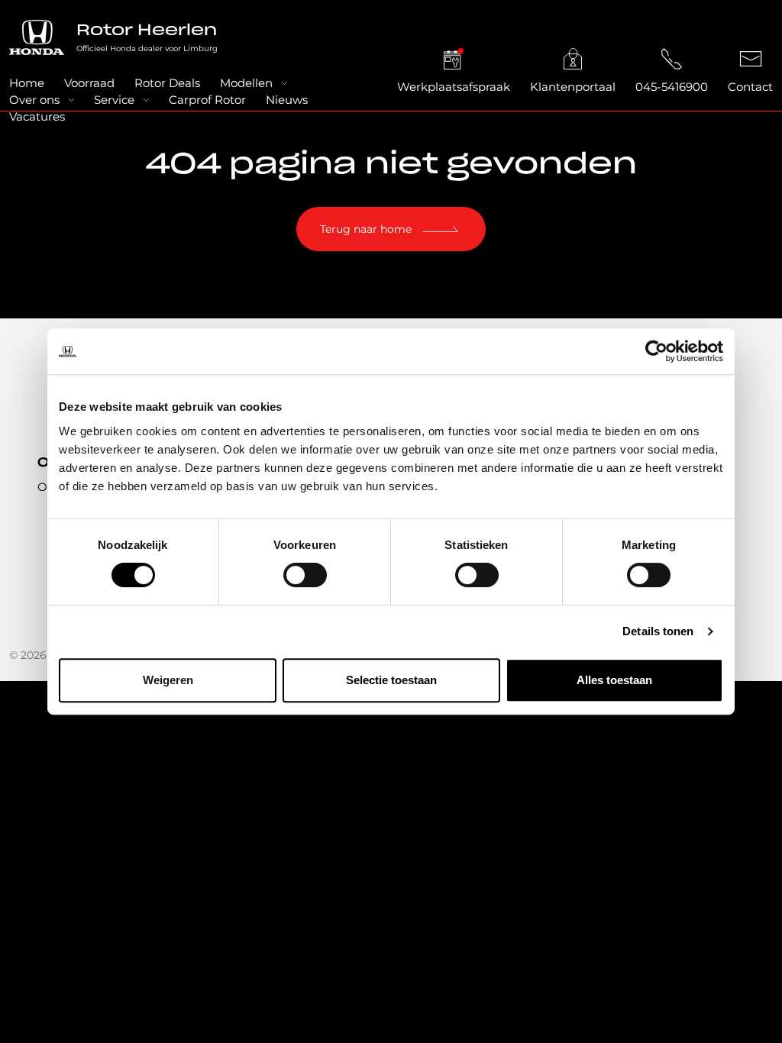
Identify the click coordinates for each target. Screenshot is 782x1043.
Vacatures (37, 116)
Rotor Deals (167, 83)
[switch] (305, 575)
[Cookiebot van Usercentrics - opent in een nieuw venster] (656, 351)
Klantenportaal (573, 86)
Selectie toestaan (391, 679)
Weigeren (168, 679)
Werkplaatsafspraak (453, 86)
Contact (750, 86)
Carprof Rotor (207, 99)
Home (26, 83)
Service (114, 99)
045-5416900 (671, 86)
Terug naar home (366, 229)
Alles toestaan (614, 679)
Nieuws (287, 99)
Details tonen (657, 631)
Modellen (246, 83)
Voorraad (89, 83)
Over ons (34, 99)
